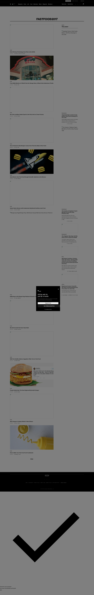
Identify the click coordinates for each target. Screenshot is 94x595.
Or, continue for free (48, 309)
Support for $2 (48, 303)
